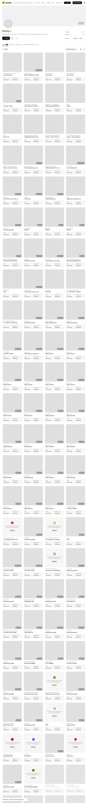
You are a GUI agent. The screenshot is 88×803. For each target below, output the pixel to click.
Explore (49, 2)
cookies (11, 799)
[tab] (5, 44)
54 (83, 34)
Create (43, 2)
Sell (53, 2)
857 (83, 32)
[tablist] (38, 44)
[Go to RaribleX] (67, 3)
